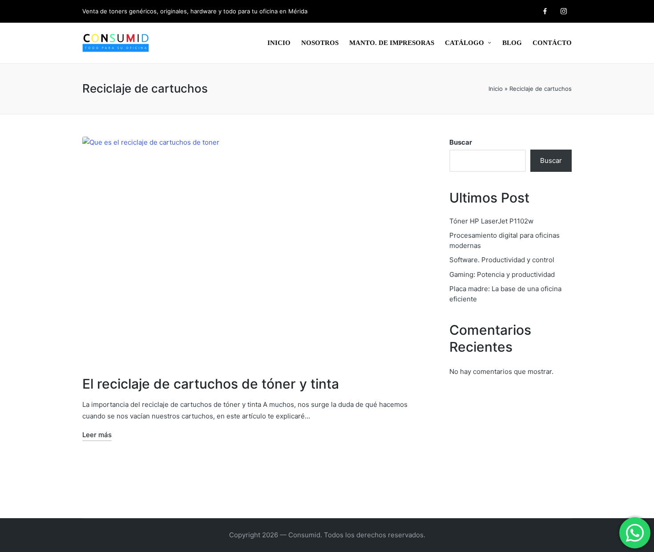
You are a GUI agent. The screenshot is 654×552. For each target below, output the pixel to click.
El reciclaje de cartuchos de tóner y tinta (210, 384)
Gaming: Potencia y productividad (502, 274)
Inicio (495, 88)
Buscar (460, 142)
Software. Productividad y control (501, 260)
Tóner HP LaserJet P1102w (491, 221)
